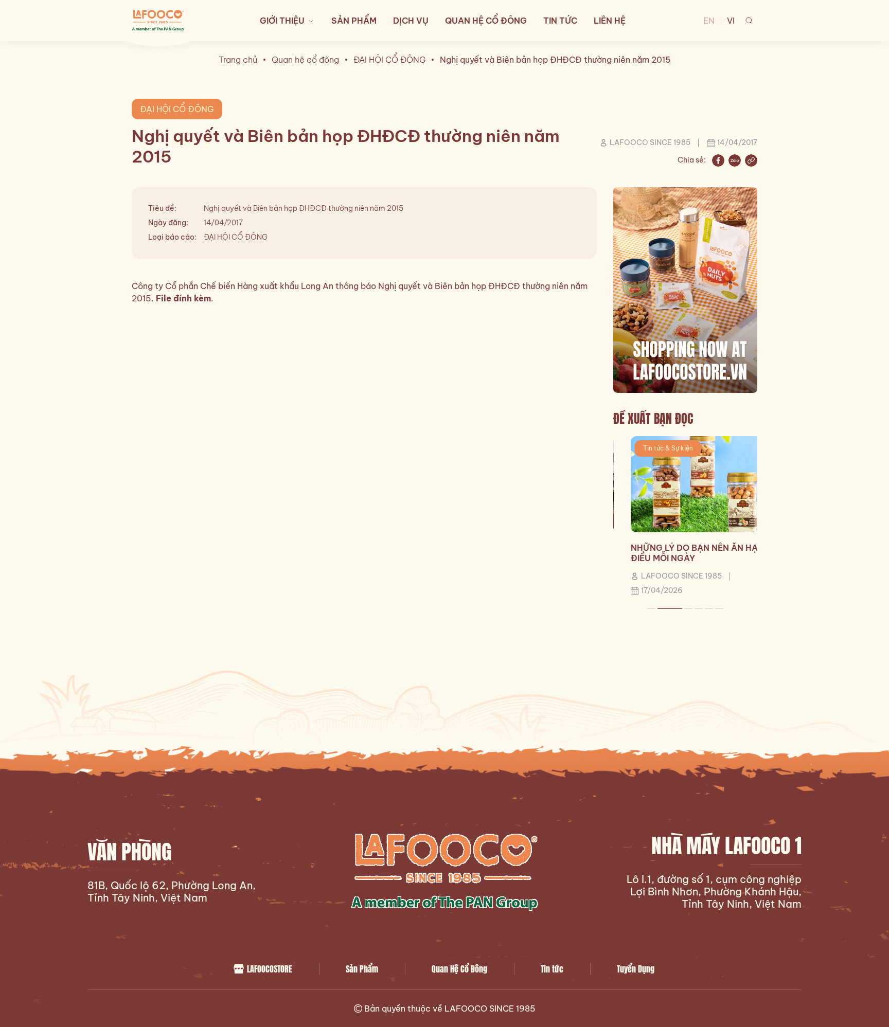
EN (709, 20)
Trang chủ (238, 60)
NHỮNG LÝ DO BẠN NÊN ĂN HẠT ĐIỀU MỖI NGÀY (679, 553)
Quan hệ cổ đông (305, 60)
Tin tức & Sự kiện (650, 448)
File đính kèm (183, 298)
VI (731, 20)
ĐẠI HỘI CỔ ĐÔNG (389, 60)
